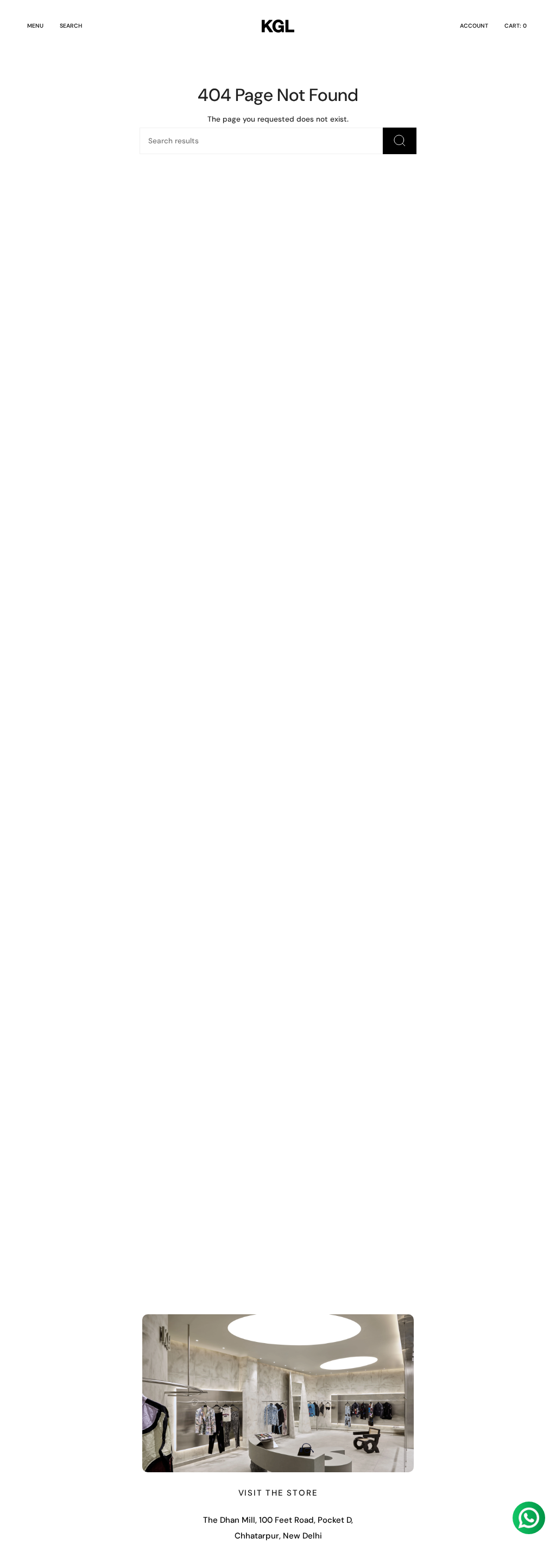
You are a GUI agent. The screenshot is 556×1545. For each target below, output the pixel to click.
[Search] (399, 141)
